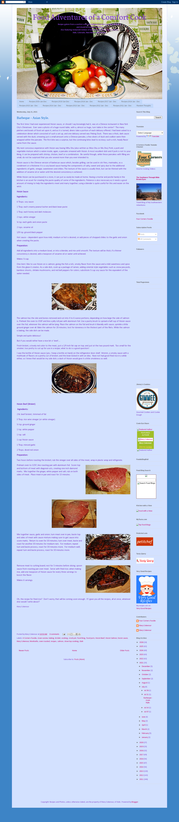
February (145, 733)
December (146, 666)
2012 (141, 775)
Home (21, 102)
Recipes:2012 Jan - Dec (99, 106)
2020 (141, 743)
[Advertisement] (149, 335)
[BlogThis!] (71, 634)
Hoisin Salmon (111, 638)
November (146, 670)
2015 (141, 763)
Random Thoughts (144, 106)
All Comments (145, 239)
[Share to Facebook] (76, 634)
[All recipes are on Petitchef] (144, 545)
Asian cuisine (43, 638)
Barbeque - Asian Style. (33, 118)
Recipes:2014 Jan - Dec (52, 106)
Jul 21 (146, 695)
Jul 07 (146, 712)
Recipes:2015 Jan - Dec (28, 106)
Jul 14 (146, 708)
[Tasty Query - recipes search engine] (145, 563)
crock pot (72, 638)
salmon (60, 641)
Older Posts (124, 651)
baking (51, 638)
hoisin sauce (123, 638)
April (144, 725)
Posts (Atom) (79, 659)
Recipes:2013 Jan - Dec (75, 106)
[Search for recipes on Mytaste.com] (143, 525)
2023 (141, 655)
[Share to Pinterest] (79, 634)
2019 (141, 747)
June (144, 717)
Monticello (34, 641)
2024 (141, 650)
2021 (141, 663)
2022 (141, 659)
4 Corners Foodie (30, 638)
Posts (142, 234)
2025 (141, 646)
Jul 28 (146, 690)
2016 (141, 759)
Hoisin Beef (100, 638)
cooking (64, 638)
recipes (53, 641)
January (145, 737)
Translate (155, 136)
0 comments (54, 634)
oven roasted (44, 641)
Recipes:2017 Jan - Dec (107, 102)
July (143, 687)
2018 (141, 751)
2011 (141, 779)
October (145, 675)
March (144, 729)
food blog (81, 638)
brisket (57, 638)
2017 (141, 755)
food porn (90, 638)
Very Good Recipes (143, 608)
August (145, 683)
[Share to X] (74, 634)
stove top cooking (71, 641)
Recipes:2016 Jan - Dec (130, 102)
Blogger (135, 802)
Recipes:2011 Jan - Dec (122, 106)
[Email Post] (64, 634)
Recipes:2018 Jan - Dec (83, 102)
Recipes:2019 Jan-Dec (60, 102)
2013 (141, 771)
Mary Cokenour (23, 641)
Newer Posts (24, 651)
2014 (141, 767)
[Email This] (68, 634)
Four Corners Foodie (144, 219)
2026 (141, 642)
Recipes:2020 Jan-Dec (38, 102)
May (144, 721)
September (146, 679)
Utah (81, 641)
